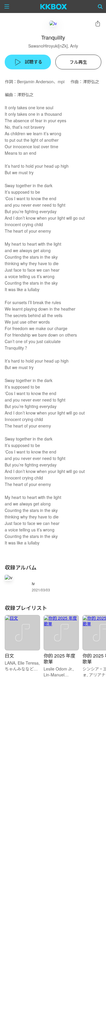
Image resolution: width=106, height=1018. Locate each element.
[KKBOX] (53, 6)
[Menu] (6, 6)
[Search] (100, 6)
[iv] (53, 23)
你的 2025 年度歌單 (59, 658)
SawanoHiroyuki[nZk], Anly (53, 46)
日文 (9, 655)
